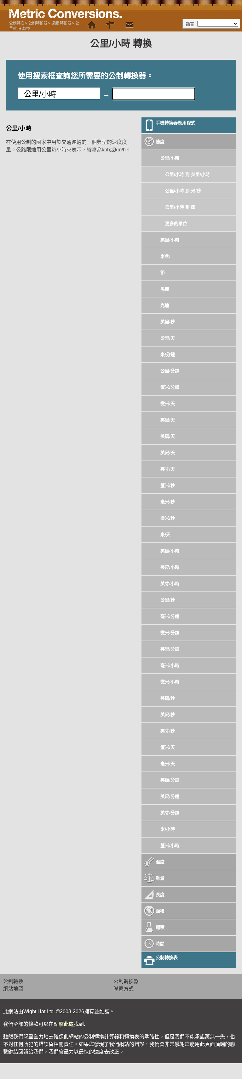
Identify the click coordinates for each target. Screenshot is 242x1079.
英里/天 (167, 419)
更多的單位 (176, 223)
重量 (160, 878)
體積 (160, 927)
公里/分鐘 (169, 370)
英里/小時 (169, 239)
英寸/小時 (169, 583)
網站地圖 (13, 988)
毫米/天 (167, 763)
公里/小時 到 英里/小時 (187, 174)
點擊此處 (64, 1024)
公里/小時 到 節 (180, 207)
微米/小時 (169, 681)
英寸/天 (167, 469)
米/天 (165, 534)
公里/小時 (169, 158)
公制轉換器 (37, 23)
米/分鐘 (167, 354)
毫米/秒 (167, 501)
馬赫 (164, 288)
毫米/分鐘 (169, 616)
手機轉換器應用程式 (175, 122)
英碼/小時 (169, 550)
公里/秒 (167, 599)
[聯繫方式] (129, 25)
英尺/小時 (169, 567)
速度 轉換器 (61, 23)
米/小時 (167, 829)
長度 (160, 894)
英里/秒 (167, 321)
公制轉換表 (167, 957)
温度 (160, 861)
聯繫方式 (123, 988)
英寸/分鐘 (169, 812)
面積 (160, 910)
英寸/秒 (167, 730)
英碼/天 (167, 436)
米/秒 (165, 256)
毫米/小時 (169, 665)
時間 (160, 943)
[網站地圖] (110, 25)
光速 (164, 305)
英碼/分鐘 (169, 779)
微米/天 (167, 403)
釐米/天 (167, 747)
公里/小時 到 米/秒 (183, 190)
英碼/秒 (167, 698)
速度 (160, 141)
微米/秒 (167, 518)
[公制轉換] (91, 25)
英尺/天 (167, 452)
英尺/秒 (167, 714)
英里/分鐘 (169, 649)
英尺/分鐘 (169, 796)
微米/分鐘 (169, 632)
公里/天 (167, 338)
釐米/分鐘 (169, 387)
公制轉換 (16, 23)
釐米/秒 (167, 485)
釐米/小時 (169, 845)
